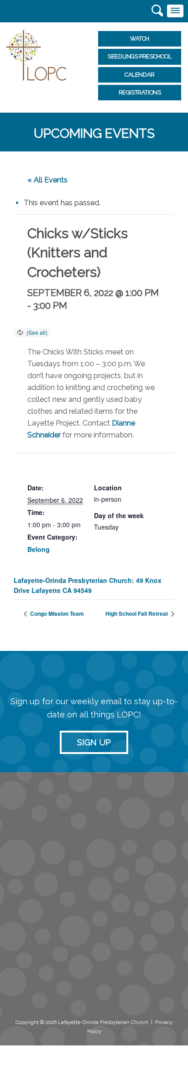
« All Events (47, 180)
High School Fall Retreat (137, 613)
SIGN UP (94, 742)
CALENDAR (140, 74)
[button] (175, 11)
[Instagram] (33, 995)
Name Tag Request (33, 956)
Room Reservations (33, 947)
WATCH (139, 38)
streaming (23, 906)
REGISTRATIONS (140, 92)
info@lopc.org (30, 855)
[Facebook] (13, 995)
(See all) (36, 332)
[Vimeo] (53, 995)
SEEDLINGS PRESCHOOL (139, 56)
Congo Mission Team (56, 613)
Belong (38, 549)
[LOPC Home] (36, 54)
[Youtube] (72, 995)
